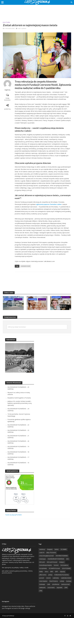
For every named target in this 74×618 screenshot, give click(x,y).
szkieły (62, 581)
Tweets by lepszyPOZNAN (13, 515)
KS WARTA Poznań (54, 568)
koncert (56, 565)
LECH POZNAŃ (66, 568)
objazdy (62, 571)
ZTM (40, 591)
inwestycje (42, 559)
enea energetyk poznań (46, 556)
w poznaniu (51, 587)
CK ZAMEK (64, 549)
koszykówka (43, 568)
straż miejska (43, 581)
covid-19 (41, 552)
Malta (41, 571)
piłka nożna (42, 575)
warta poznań (65, 584)
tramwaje (42, 584)
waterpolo (42, 587)
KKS (67, 559)
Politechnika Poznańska (62, 575)
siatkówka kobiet (66, 578)
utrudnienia (55, 584)
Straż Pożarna (53, 581)
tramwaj (68, 581)
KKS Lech (42, 562)
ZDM (66, 587)
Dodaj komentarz (7, 99)
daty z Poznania (51, 552)
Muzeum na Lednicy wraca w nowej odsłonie (13, 303)
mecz (46, 571)
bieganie (49, 549)
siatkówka (56, 578)
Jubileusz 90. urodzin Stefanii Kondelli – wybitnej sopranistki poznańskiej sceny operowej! (60, 303)
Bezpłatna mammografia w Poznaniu (37, 303)
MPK (51, 571)
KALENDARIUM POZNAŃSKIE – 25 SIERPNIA (19, 356)
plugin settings (25, 608)
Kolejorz (61, 562)
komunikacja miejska (45, 565)
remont (48, 578)
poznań (41, 578)
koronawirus (64, 565)
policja (50, 575)
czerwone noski (25, 266)
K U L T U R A (6, 22)
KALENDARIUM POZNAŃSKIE (56, 559)
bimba (56, 549)
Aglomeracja (9, 299)
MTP (56, 571)
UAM (48, 584)
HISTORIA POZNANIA (62, 556)
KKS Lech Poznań (52, 562)
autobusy (42, 549)
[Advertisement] (37, 11)
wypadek (59, 587)
